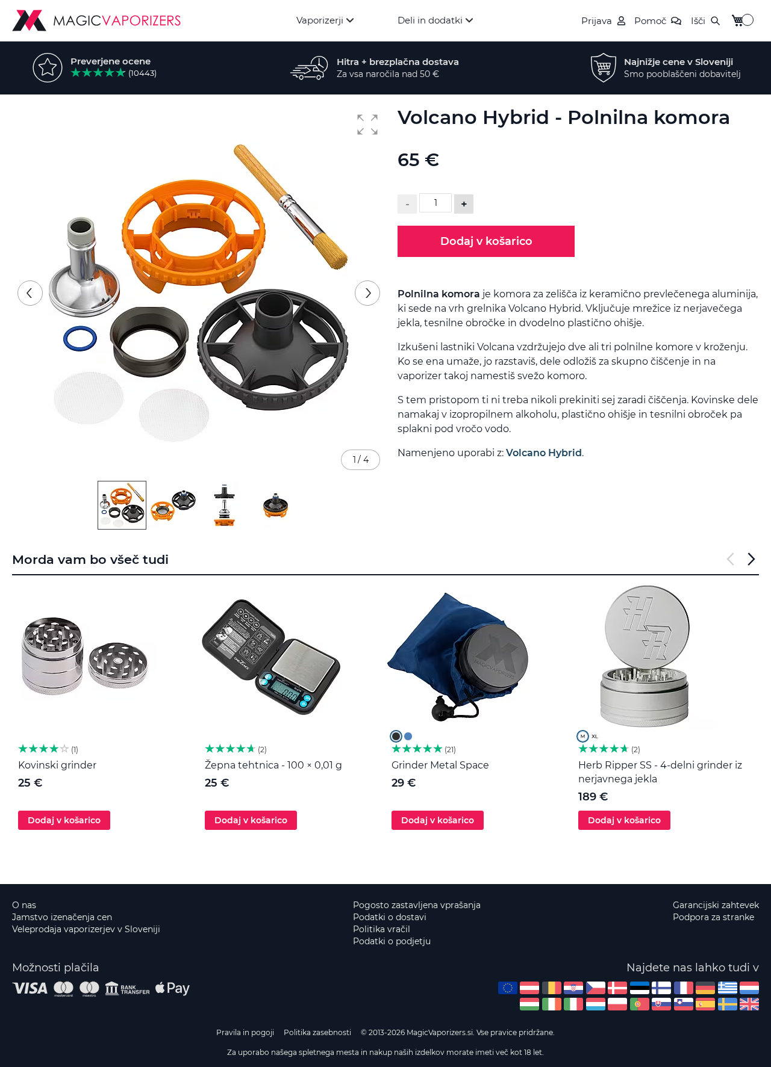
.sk (661, 1004)
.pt (639, 1004)
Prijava (596, 20)
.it (573, 1004)
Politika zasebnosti (317, 1032)
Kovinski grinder (57, 765)
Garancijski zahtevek (716, 905)
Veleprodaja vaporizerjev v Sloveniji (86, 929)
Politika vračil (381, 929)
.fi (661, 988)
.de (705, 988)
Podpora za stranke (713, 917)
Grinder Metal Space (440, 765)
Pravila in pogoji (245, 1032)
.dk (617, 988)
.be (551, 988)
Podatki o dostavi (389, 917)
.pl (617, 1004)
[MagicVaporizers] (96, 20)
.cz (595, 988)
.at (529, 988)
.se (727, 1004)
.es (705, 1004)
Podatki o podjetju (392, 941)
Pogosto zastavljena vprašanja (417, 905)
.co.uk (749, 1004)
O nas (24, 905)
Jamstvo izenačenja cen (62, 917)
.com (507, 988)
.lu (595, 1004)
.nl (749, 988)
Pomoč (650, 20)
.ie (551, 1004)
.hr (573, 988)
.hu (529, 1004)
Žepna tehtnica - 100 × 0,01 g (273, 765)
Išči (698, 20)
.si (683, 1004)
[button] (367, 125)
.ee (639, 988)
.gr (727, 988)
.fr (683, 988)
